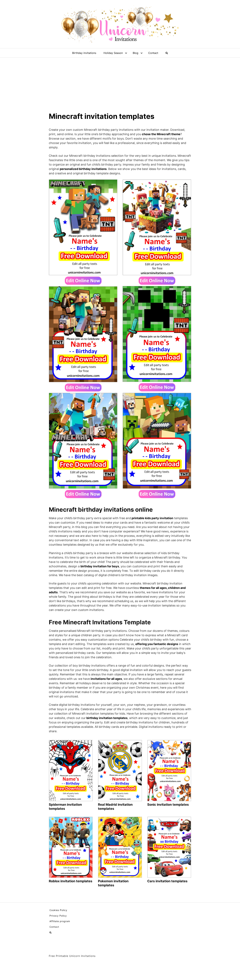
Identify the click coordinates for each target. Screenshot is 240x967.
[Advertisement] (120, 82)
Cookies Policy (58, 910)
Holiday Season (113, 53)
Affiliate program (59, 921)
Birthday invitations (84, 53)
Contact (153, 53)
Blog (135, 53)
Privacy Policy (58, 915)
